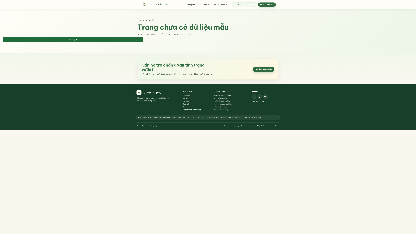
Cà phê (185, 98)
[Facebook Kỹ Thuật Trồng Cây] (254, 96)
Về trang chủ (73, 40)
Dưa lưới (186, 104)
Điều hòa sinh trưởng (222, 101)
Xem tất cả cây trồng (192, 110)
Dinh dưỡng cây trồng (222, 95)
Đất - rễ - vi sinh (220, 107)
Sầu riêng (186, 95)
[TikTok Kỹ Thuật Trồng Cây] (260, 96)
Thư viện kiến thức (220, 5)
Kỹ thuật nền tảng (221, 110)
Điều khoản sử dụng (231, 126)
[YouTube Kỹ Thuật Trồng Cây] (265, 96)
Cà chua (186, 107)
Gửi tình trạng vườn (266, 5)
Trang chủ (191, 5)
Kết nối (255, 91)
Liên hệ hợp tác (258, 101)
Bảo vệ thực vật (220, 98)
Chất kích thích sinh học (223, 104)
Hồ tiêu (186, 101)
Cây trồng (203, 5)
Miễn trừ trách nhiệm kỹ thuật (268, 126)
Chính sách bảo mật (248, 126)
